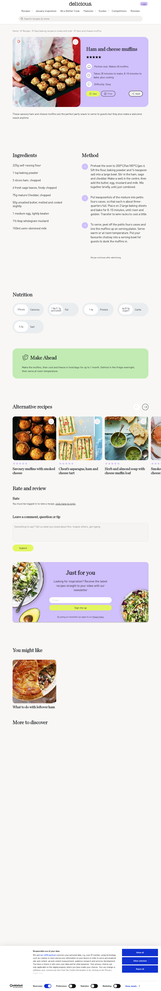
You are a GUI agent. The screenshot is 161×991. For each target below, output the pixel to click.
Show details (131, 986)
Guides (102, 10)
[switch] (72, 986)
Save (95, 93)
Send (137, 93)
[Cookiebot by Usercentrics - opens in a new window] (16, 986)
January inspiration (45, 10)
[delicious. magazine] (80, 4)
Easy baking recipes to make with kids (53, 30)
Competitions (119, 10)
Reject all (140, 969)
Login (144, 4)
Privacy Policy (98, 617)
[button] (145, 407)
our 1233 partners (48, 955)
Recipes (25, 10)
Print (110, 93)
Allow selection (140, 961)
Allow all (140, 952)
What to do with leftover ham (34, 707)
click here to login (65, 503)
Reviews (135, 10)
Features (88, 10)
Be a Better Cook (70, 10)
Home (15, 30)
